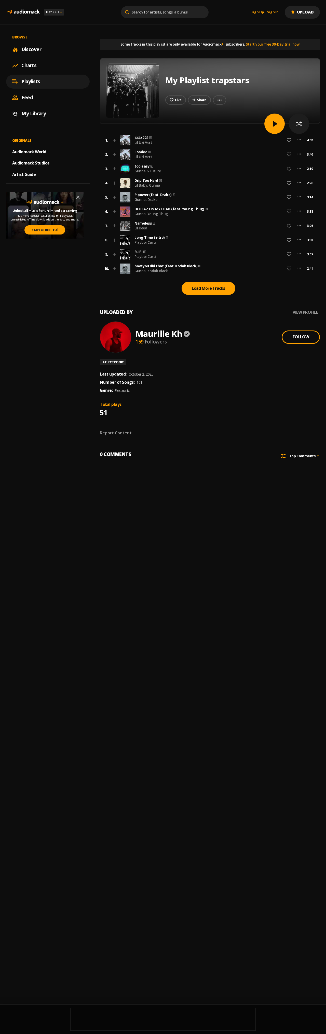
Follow (301, 337)
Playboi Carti (145, 242)
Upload (305, 12)
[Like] (289, 140)
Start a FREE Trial (45, 229)
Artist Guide (24, 174)
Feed (27, 97)
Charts (28, 65)
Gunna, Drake (145, 199)
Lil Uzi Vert (143, 142)
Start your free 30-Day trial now (272, 44)
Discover (31, 49)
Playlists (30, 81)
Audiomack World (29, 151)
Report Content (116, 433)
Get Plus (54, 12)
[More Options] (299, 140)
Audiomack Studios (30, 163)
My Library (33, 113)
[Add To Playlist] (114, 140)
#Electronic (113, 362)
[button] (208, 140)
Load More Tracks (208, 288)
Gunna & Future (147, 171)
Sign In (272, 12)
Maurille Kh (158, 333)
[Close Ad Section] (77, 197)
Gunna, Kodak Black (151, 270)
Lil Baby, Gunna (147, 185)
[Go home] (23, 12)
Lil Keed (140, 228)
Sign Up (257, 12)
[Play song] (274, 124)
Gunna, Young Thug (151, 213)
